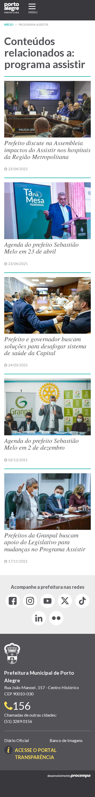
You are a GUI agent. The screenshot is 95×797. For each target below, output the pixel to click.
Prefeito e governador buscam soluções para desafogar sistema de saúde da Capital (45, 345)
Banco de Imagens (66, 740)
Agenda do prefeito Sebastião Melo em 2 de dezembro (41, 443)
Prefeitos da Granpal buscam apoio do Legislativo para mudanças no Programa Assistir (44, 542)
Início (8, 24)
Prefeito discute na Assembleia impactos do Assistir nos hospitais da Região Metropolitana (47, 149)
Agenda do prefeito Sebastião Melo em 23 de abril (41, 247)
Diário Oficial (16, 740)
